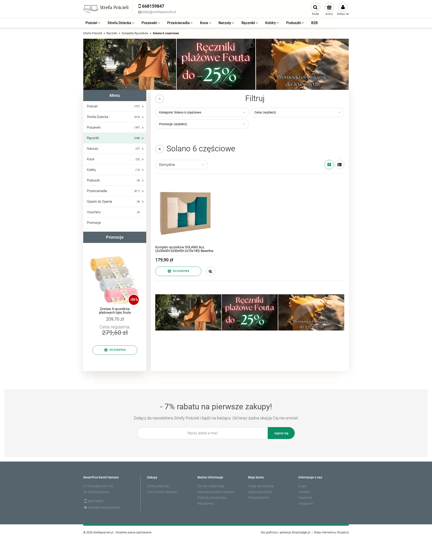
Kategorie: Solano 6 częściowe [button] (180, 112)
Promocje (94, 223)
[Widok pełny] (339, 164)
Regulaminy (205, 503)
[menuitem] (93, 23)
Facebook (305, 497)
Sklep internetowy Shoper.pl (331, 532)
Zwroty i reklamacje (210, 486)
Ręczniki (93, 138)
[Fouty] (216, 64)
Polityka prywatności (212, 497)
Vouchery (94, 212)
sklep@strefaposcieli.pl (104, 507)
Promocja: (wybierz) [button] (173, 124)
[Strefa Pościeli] (105, 9)
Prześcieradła (97, 191)
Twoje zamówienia (261, 486)
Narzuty (92, 149)
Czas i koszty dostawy (162, 492)
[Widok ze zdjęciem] (329, 164)
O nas (302, 486)
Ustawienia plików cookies (215, 492)
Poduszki (93, 180)
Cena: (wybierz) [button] (265, 112)
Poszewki (94, 127)
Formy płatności (158, 486)
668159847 (96, 501)
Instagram (305, 503)
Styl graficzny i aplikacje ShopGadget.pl (285, 532)
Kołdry (91, 170)
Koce (90, 159)
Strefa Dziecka (97, 117)
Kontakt (304, 492)
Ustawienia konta (260, 492)
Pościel (92, 106)
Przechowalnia (258, 497)
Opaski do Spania (99, 201)
